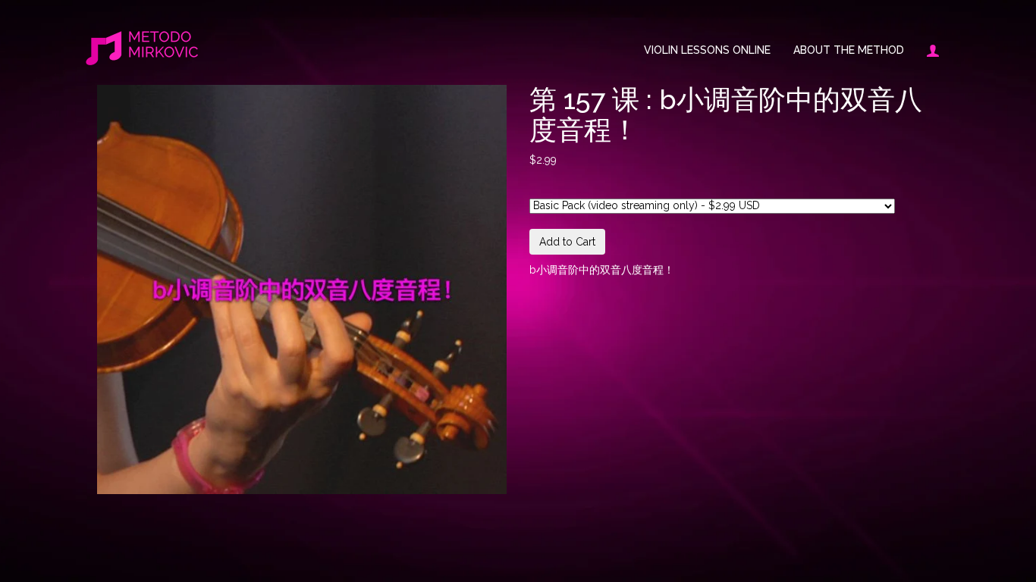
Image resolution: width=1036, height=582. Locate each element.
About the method (848, 50)
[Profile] (927, 50)
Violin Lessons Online (707, 50)
